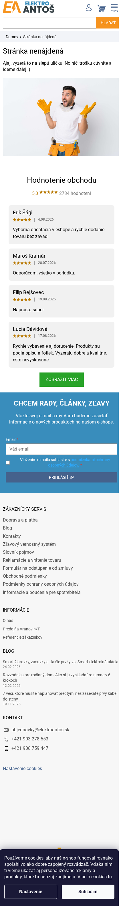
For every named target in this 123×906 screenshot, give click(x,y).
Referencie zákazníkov (22, 637)
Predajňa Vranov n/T (21, 629)
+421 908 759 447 (29, 748)
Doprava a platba (20, 520)
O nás (8, 620)
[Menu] (114, 7)
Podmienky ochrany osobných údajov (41, 584)
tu (110, 876)
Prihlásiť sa (61, 477)
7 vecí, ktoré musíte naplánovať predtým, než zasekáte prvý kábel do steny (60, 696)
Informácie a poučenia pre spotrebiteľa (42, 592)
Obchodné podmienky (25, 576)
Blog (7, 528)
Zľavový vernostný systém (29, 544)
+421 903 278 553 (29, 739)
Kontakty (12, 536)
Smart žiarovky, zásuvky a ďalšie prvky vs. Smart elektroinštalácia (60, 661)
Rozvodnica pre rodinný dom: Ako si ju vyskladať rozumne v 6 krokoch (56, 678)
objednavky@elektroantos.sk (40, 729)
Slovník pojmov (18, 552)
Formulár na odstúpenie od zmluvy (38, 568)
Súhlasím (88, 891)
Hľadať (108, 23)
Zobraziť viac (61, 379)
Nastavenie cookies (22, 768)
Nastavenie (30, 891)
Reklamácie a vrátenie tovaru (32, 560)
